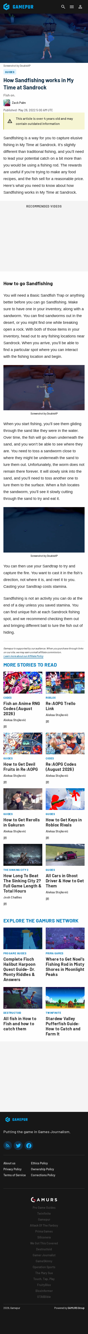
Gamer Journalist (44, 1255)
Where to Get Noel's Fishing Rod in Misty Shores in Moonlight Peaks (65, 966)
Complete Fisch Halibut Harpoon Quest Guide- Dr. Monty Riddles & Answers (19, 969)
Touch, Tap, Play (44, 1279)
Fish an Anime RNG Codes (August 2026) (21, 708)
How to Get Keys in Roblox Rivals (64, 822)
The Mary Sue (44, 1273)
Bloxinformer (44, 1291)
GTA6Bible (44, 1297)
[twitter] (18, 1145)
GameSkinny (44, 1261)
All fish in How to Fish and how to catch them (19, 1023)
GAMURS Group (76, 1307)
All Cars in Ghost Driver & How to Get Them (65, 880)
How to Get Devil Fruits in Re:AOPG (20, 766)
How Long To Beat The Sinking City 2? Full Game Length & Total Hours (22, 883)
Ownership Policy (42, 1169)
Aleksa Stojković (14, 720)
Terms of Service (14, 1175)
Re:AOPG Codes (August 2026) (61, 766)
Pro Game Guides (44, 1207)
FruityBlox (44, 1285)
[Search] (63, 7)
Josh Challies (12, 897)
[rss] (7, 1145)
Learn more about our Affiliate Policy (23, 655)
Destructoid (44, 1249)
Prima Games (44, 1231)
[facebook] (28, 1145)
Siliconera (44, 1237)
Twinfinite (44, 1213)
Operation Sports (44, 1267)
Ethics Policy (39, 1163)
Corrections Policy (43, 1175)
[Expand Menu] (71, 7)
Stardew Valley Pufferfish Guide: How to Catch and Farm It (63, 1026)
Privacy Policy (12, 1169)
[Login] (80, 7)
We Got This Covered (44, 1243)
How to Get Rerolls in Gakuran (21, 822)
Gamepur (44, 1219)
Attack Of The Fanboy (44, 1225)
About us (9, 1163)
